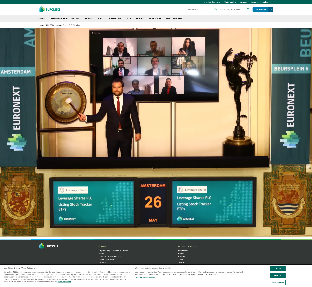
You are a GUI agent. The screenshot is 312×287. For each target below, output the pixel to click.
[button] (270, 9)
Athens (181, 253)
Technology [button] (114, 18)
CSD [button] (100, 18)
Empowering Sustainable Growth (113, 250)
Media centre (230, 2)
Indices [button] (140, 18)
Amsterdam (183, 250)
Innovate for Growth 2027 (110, 256)
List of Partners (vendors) (145, 277)
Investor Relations (212, 2)
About (101, 253)
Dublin (180, 259)
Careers (243, 2)
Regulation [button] (154, 18)
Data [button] (128, 18)
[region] (156, 275)
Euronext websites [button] (259, 2)
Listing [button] (42, 18)
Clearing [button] (88, 18)
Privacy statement (64, 282)
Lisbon (181, 262)
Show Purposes (278, 282)
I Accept (278, 268)
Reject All (277, 275)
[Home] (49, 9)
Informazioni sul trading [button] (65, 18)
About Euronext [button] (174, 18)
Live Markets (260, 9)
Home (41, 25)
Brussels (181, 256)
